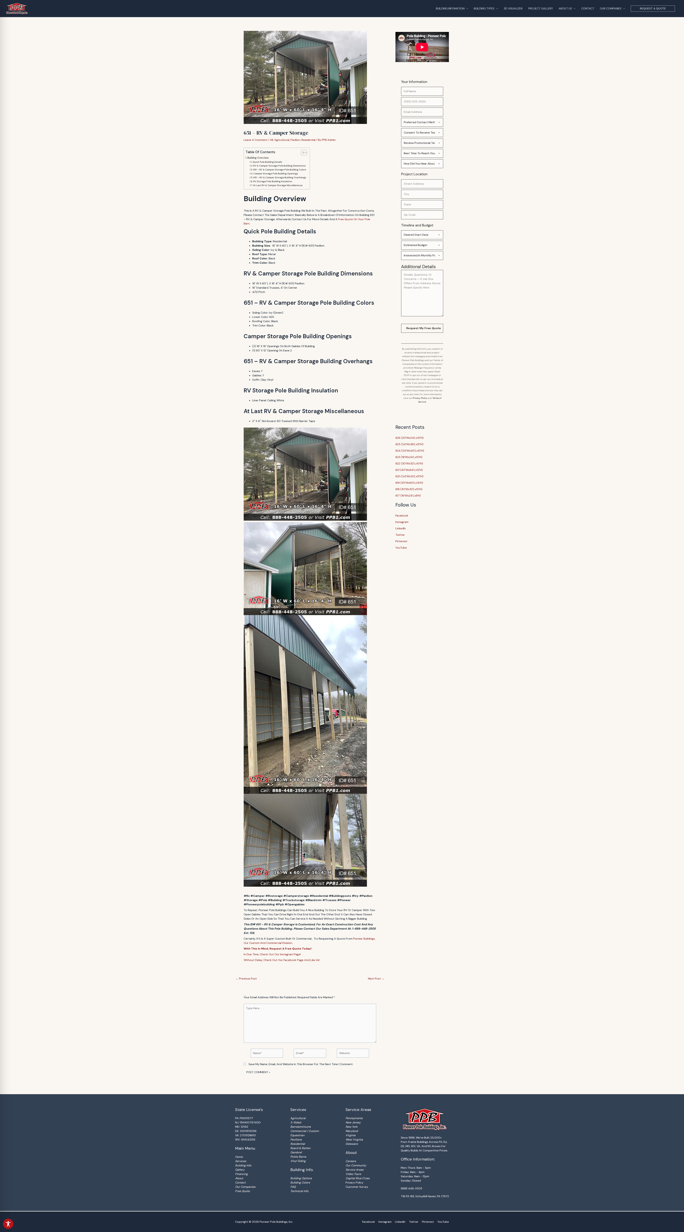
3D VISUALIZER (513, 8)
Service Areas (355, 1170)
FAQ (293, 1187)
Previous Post (246, 978)
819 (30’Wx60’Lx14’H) (409, 483)
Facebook (401, 515)
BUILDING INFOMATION (450, 8)
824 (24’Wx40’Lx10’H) (409, 451)
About (239, 1178)
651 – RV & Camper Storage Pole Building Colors (279, 169)
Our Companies (245, 1187)
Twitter (400, 535)
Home (239, 1157)
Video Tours (353, 1174)
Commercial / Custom (304, 1131)
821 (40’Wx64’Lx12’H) (409, 470)
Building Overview (258, 157)
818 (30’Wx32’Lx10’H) (408, 489)
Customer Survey (357, 1187)
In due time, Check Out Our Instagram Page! (272, 954)
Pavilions (296, 1139)
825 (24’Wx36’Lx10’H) (409, 444)
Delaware (352, 1144)
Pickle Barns (298, 1157)
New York (351, 1127)
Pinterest (401, 541)
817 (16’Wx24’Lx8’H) (408, 495)
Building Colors (300, 1182)
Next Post (376, 978)
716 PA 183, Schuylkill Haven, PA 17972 (425, 1196)
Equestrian (297, 1135)
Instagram (401, 522)
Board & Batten (300, 1148)
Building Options (301, 1178)
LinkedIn (400, 528)
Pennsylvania (354, 1118)
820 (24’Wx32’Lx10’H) (409, 476)
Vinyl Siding (298, 1161)
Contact (240, 1182)
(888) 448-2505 (411, 1188)
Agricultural (281, 140)
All (271, 140)
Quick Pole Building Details (267, 161)
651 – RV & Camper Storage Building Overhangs (279, 177)
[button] (653, 9)
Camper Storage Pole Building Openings (275, 173)
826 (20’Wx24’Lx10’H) (409, 438)
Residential (308, 140)
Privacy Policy (420, 398)
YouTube (401, 547)
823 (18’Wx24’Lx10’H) (408, 457)
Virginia (351, 1135)
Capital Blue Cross (358, 1178)
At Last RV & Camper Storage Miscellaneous (278, 185)
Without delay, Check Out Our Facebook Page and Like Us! (282, 960)
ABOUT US (565, 8)
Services (240, 1161)
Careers (351, 1161)
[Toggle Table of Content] (302, 153)
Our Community (356, 1165)
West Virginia (354, 1139)
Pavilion (295, 140)
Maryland (352, 1131)
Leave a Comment (256, 140)
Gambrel (296, 1152)
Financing (241, 1174)
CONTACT (587, 8)
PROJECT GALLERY (540, 8)
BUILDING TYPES (484, 8)
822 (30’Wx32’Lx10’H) (409, 463)
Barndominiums (300, 1127)
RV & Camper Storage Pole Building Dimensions (279, 165)
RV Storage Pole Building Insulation (272, 181)
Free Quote (242, 1191)
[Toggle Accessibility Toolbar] (8, 1223)
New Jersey (353, 1122)
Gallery (240, 1170)
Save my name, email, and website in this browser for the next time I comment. (300, 1064)
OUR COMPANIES (610, 8)
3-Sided (295, 1122)
